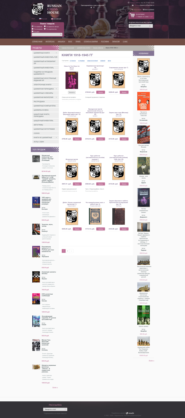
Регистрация (137, 9)
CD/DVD (37, 133)
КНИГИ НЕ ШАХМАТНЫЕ (43, 137)
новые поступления (92, 60)
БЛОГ (70, 41)
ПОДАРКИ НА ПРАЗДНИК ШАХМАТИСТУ (43, 73)
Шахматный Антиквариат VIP (45, 62)
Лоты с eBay (39, 142)
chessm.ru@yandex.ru (147, 5)
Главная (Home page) (68, 48)
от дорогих (73, 60)
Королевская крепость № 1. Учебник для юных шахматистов (48, 249)
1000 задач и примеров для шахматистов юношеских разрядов (46, 201)
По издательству (51, 29)
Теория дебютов (98, 48)
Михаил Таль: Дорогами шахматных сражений (46, 342)
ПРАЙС (78, 41)
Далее (54, 387)
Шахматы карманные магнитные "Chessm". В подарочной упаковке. (49, 369)
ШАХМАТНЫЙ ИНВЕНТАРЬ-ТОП (45, 57)
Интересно (50, 41)
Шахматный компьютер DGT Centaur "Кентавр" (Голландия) (48, 158)
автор (109, 60)
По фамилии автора (52, 26)
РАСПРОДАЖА (39, 101)
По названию (38, 26)
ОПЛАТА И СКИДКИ (91, 41)
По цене (36, 32)
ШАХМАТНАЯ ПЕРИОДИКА (44, 89)
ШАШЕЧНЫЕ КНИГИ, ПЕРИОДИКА (42, 115)
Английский (57, 19)
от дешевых (81, 60)
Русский (44, 19)
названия (102, 60)
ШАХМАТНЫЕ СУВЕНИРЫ (43, 93)
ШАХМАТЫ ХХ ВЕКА (41, 110)
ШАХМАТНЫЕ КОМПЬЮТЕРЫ (45, 106)
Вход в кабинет (149, 9)
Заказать (72, 92)
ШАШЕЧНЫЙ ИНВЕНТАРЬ (43, 120)
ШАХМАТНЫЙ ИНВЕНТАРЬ (44, 68)
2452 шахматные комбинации (47, 294)
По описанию (38, 29)
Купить (100, 92)
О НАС (125, 41)
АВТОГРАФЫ (38, 125)
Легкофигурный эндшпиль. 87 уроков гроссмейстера (49, 317)
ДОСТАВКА (105, 41)
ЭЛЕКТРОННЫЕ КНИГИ (42, 84)
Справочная (37, 41)
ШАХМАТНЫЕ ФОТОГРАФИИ (44, 129)
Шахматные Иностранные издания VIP (45, 79)
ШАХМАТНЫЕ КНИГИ (42, 53)
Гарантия (116, 41)
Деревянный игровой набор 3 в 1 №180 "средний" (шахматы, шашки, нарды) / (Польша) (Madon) (49, 179)
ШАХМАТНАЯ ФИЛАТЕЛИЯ (43, 97)
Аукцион (61, 41)
